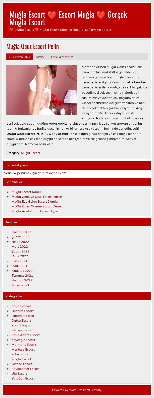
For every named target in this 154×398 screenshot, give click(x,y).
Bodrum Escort (23, 311)
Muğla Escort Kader (26, 192)
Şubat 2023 (20, 237)
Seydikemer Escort (26, 369)
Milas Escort (21, 354)
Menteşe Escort (23, 349)
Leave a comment (62, 56)
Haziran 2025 (22, 232)
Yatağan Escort (23, 378)
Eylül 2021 (19, 266)
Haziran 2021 (22, 280)
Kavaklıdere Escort (26, 335)
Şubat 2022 (20, 251)
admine (40, 56)
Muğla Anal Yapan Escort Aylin (35, 211)
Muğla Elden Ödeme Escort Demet (37, 206)
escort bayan (21, 325)
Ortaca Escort (22, 364)
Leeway (96, 390)
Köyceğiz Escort (23, 340)
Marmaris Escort (24, 345)
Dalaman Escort (24, 316)
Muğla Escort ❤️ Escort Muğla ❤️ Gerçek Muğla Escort (68, 18)
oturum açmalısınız (52, 173)
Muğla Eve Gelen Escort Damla (35, 201)
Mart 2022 (20, 246)
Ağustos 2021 (22, 271)
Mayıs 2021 (20, 285)
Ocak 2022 (20, 256)
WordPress (76, 390)
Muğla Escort (30, 153)
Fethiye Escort (22, 330)
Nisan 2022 (20, 242)
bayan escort (21, 306)
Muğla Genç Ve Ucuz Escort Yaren (37, 197)
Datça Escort (21, 320)
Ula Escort (19, 373)
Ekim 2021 (19, 261)
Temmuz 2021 (22, 275)
